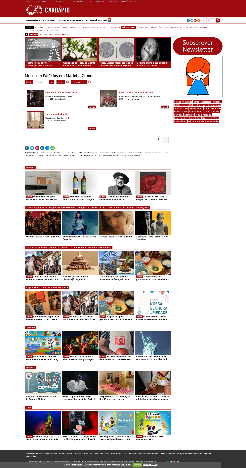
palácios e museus (128, 27)
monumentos (115, 27)
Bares (196, 101)
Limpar (28, 82)
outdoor (94, 27)
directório (34, 34)
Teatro (102, 207)
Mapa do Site (30, 456)
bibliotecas (104, 27)
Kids (86, 20)
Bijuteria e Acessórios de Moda (203, 121)
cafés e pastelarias (54, 27)
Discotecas (206, 101)
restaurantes (40, 27)
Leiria (60, 82)
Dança (110, 207)
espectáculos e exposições (174, 27)
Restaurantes (40, 247)
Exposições (141, 207)
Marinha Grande (79, 82)
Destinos (62, 287)
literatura (30, 30)
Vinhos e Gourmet (86, 247)
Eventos (29, 167)
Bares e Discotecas (58, 247)
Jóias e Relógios (203, 114)
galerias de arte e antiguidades (198, 27)
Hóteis (37, 287)
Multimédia (99, 453)
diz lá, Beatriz (44, 453)
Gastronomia (104, 247)
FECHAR (137, 464)
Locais (106, 453)
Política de (150, 464)
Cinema (93, 207)
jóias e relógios (157, 27)
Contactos (127, 453)
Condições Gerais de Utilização (172, 453)
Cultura (54, 453)
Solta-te (62, 453)
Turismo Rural (49, 287)
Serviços (178, 114)
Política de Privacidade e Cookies (145, 453)
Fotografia (82, 207)
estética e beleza (143, 27)
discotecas (54, 30)
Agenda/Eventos (33, 20)
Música (119, 207)
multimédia (49, 34)
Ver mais (92, 107)
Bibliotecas (179, 105)
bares (46, 30)
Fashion (79, 20)
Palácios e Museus (196, 105)
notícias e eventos (62, 34)
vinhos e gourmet (69, 27)
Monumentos (213, 105)
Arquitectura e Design (44, 207)
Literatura (129, 207)
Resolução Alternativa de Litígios (198, 453)
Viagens (69, 453)
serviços (39, 30)
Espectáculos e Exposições (187, 118)
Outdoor (71, 20)
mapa (41, 34)
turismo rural (83, 27)
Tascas (72, 247)
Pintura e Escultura (66, 207)
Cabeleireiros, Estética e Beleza (204, 111)
